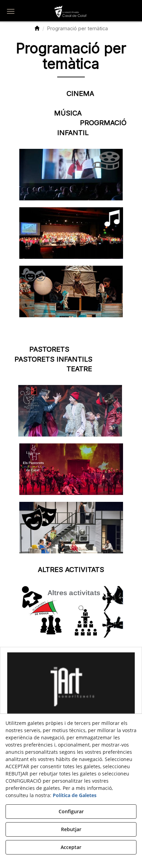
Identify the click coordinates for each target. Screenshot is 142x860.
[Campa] (71, 684)
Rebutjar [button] (71, 829)
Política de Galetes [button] (75, 795)
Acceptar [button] (71, 847)
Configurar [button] (71, 811)
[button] (71, 12)
